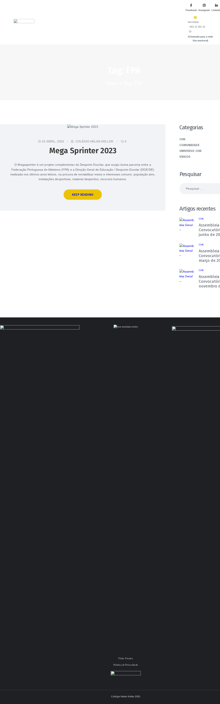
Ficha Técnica (125, 658)
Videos (184, 157)
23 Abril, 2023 (53, 141)
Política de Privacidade (125, 664)
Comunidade (189, 145)
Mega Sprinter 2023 (82, 150)
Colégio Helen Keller (94, 141)
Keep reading (82, 195)
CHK (182, 139)
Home (112, 83)
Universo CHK (190, 151)
